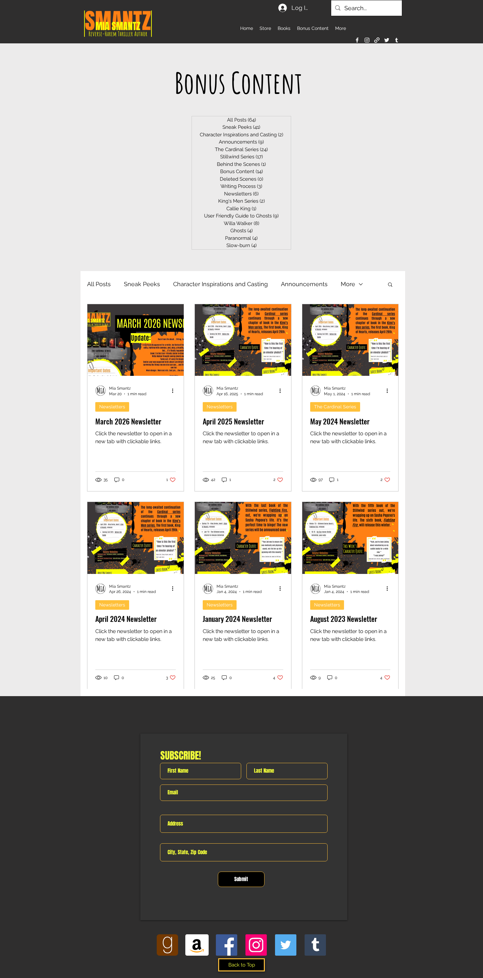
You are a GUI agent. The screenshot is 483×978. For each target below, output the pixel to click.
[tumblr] (396, 40)
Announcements (304, 284)
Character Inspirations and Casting (220, 284)
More (348, 284)
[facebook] (357, 40)
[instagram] (367, 40)
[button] (390, 285)
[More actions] (175, 391)
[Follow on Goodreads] (167, 945)
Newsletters (112, 406)
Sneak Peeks (142, 284)
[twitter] (386, 40)
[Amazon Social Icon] (197, 945)
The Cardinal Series (335, 406)
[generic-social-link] (377, 40)
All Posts (99, 284)
